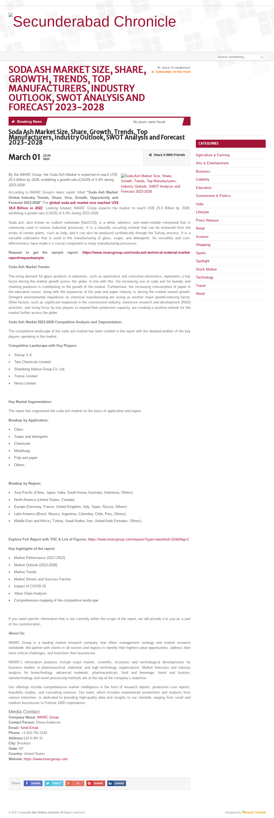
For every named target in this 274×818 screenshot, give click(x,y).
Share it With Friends (169, 155)
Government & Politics (213, 196)
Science (202, 237)
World (200, 294)
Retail (200, 228)
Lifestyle (202, 212)
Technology (205, 277)
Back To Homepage (176, 67)
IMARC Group (48, 717)
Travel (201, 286)
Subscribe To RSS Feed (173, 71)
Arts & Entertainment (212, 163)
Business (203, 171)
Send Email (29, 728)
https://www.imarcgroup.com (46, 759)
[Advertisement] (148, 38)
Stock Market (206, 269)
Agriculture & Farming (213, 155)
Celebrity (203, 179)
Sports (201, 253)
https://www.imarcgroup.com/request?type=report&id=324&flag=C (138, 539)
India (199, 204)
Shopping (203, 245)
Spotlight (203, 261)
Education (203, 188)
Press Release (207, 220)
